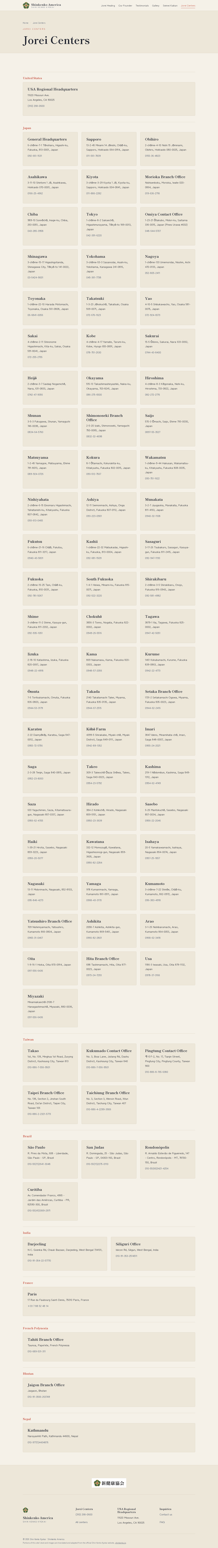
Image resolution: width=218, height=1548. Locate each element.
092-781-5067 (35, 595)
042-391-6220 (94, 235)
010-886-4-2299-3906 (98, 1109)
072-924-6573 (152, 315)
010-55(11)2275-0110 (97, 1164)
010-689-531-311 (37, 1351)
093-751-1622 (152, 478)
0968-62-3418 (153, 937)
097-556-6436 (35, 970)
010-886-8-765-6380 (156, 1072)
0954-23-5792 (94, 783)
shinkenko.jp (120, 1542)
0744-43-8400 (153, 352)
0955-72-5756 (35, 745)
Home (25, 22)
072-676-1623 (93, 315)
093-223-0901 (94, 516)
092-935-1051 (35, 633)
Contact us (166, 1514)
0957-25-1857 (152, 858)
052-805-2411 (152, 273)
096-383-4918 (153, 900)
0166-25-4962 (35, 193)
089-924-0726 (35, 474)
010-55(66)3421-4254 (156, 1168)
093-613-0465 (35, 520)
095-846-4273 (35, 900)
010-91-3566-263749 (39, 1397)
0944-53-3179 (35, 708)
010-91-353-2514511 (126, 1256)
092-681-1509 (93, 558)
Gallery (155, 5)
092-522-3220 (94, 595)
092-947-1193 (152, 558)
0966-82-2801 (94, 937)
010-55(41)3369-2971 (39, 1210)
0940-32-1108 (152, 516)
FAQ (162, 1522)
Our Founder (125, 5)
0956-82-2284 (94, 862)
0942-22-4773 (152, 670)
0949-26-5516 (94, 633)
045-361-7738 (93, 277)
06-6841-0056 (35, 315)
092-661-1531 (35, 155)
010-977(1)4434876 (38, 1442)
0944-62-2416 (153, 708)
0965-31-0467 (35, 937)
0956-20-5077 (35, 858)
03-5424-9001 (35, 277)
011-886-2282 (93, 193)
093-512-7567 (93, 474)
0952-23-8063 (35, 778)
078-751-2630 (93, 352)
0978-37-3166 (152, 975)
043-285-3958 (35, 231)
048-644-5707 (153, 231)
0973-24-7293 (94, 975)
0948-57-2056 (94, 670)
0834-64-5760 (35, 432)
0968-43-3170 (94, 900)
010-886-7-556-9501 (39, 1067)
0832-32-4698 (94, 436)
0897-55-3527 (152, 432)
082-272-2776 (152, 394)
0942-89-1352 (94, 745)
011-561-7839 (93, 155)
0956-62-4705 (35, 820)
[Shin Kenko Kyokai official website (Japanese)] (109, 1487)
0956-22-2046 (153, 820)
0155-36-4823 (152, 155)
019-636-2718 (152, 193)
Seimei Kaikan (170, 5)
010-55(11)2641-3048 (39, 1164)
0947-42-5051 (152, 633)
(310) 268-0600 (36, 106)
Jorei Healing (108, 5)
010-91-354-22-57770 (39, 1260)
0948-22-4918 (35, 670)
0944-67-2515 (93, 708)
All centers (81, 1522)
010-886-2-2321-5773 (39, 1114)
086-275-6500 (94, 394)
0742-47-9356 (35, 394)
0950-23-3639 (94, 820)
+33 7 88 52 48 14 (38, 1306)
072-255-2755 (35, 357)
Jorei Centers (188, 5)
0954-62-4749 (153, 783)
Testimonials (142, 5)
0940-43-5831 (35, 558)
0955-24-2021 (152, 745)
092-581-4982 (153, 595)
